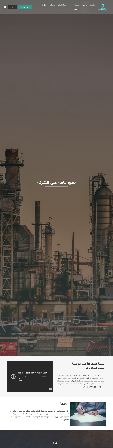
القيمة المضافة (76, 7)
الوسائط (52, 5)
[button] (5, 7)
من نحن (85, 5)
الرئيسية (92, 5)
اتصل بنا (44, 5)
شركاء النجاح (62, 5)
